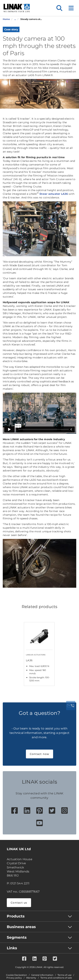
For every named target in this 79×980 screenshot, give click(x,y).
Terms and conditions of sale (56, 978)
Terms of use (64, 975)
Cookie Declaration (16, 975)
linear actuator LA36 (54, 193)
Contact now (39, 754)
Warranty (31, 978)
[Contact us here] (70, 705)
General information (42, 975)
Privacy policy (14, 978)
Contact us (19, 902)
